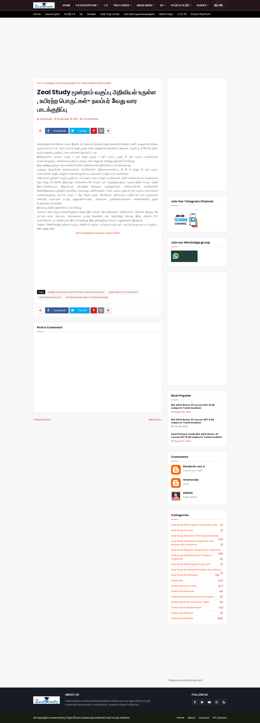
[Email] (101, 131)
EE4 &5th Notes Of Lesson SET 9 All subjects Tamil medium (192, 421)
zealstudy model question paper (197, 602)
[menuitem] (66, 5)
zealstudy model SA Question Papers (197, 597)
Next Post (154, 419)
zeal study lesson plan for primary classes (87, 297)
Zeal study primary (197, 530)
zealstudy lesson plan (197, 586)
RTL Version (220, 717)
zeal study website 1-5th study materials (197, 536)
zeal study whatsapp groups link (197, 564)
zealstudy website (197, 613)
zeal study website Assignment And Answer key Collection (197, 542)
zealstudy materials (197, 591)
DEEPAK (188, 493)
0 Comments (90, 119)
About (191, 717)
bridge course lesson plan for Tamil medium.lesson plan (78, 83)
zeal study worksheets (195, 575)
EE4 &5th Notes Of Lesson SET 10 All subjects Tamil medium (193, 407)
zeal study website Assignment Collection (197, 550)
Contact (204, 717)
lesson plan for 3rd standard (123, 292)
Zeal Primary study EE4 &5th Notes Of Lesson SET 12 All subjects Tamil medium (196, 436)
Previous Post (43, 419)
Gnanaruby (191, 479)
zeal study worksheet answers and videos (197, 570)
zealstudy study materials (197, 607)
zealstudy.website (197, 618)
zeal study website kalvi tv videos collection (197, 557)
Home (40, 83)
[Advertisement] (130, 47)
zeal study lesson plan (50, 297)
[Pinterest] (94, 131)
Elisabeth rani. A (194, 466)
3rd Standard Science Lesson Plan (98, 233)
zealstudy (197, 580)
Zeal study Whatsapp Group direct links (197, 525)
